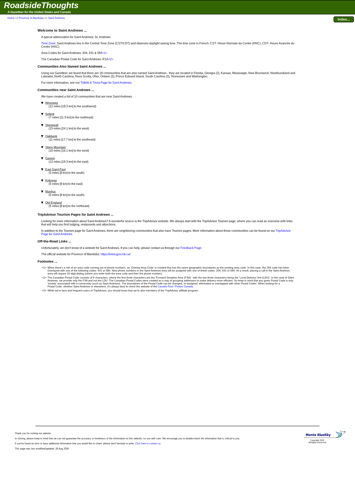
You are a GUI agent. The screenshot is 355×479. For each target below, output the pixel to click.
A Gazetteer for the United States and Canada (39, 12)
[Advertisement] (16, 92)
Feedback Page (190, 247)
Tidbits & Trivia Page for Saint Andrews (105, 82)
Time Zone (48, 43)
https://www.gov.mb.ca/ (115, 254)
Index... (344, 19)
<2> (110, 59)
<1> (104, 52)
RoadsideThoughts (41, 5)
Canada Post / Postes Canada (175, 286)
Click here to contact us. (148, 443)
